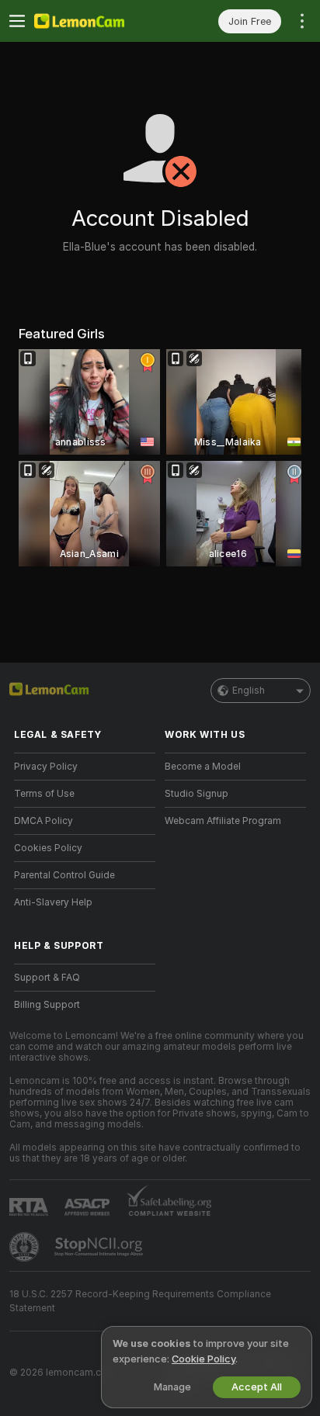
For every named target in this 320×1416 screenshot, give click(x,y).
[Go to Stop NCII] (100, 1247)
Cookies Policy (48, 848)
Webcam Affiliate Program (223, 820)
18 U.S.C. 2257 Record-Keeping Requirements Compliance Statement (140, 1301)
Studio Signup (196, 793)
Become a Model (203, 766)
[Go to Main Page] (97, 21)
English (248, 690)
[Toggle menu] (17, 21)
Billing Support (47, 1004)
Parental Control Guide (64, 875)
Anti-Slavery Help (53, 902)
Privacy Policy (46, 766)
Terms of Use (44, 793)
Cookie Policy (203, 1359)
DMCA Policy (43, 820)
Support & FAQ (47, 977)
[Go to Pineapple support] (25, 1247)
